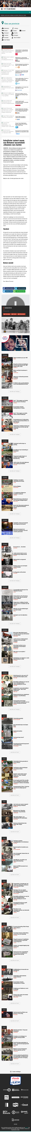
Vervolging (8, 314)
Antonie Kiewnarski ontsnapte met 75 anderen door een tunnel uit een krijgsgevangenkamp (21, 109)
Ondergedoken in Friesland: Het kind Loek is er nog (21, 88)
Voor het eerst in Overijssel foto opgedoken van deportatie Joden (22, 131)
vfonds (26, 1127)
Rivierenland (22, 314)
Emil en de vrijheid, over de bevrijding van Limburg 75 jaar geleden (21, 94)
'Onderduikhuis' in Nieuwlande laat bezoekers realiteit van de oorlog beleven (21, 51)
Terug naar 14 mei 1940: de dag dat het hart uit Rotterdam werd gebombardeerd (21, 71)
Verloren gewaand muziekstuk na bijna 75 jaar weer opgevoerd (22, 65)
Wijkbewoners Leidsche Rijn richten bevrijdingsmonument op (22, 58)
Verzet (14, 314)
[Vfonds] (15, 343)
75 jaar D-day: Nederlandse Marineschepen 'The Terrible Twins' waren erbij (21, 124)
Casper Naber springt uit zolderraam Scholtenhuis (20, 117)
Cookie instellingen (16, 1071)
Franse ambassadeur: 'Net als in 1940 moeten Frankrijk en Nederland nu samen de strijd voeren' (21, 80)
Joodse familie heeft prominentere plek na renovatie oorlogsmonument (21, 102)
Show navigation (2, 9)
